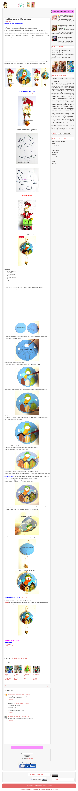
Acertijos (60, 78)
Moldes (68, 116)
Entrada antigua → (46, 685)
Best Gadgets (55, 789)
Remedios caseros (69, 122)
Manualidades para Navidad (62, 105)
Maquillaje (54, 115)
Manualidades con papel (66, 87)
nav (56, 119)
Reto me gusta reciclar (61, 124)
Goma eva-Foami (55, 150)
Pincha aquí (24, 597)
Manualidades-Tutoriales (56, 145)
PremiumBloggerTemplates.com (46, 789)
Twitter (20, 658)
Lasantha (38, 789)
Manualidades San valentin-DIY (58, 141)
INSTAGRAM (8, 646)
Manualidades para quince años (59, 108)
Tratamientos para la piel (65, 128)
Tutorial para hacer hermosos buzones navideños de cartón (65, 36)
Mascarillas (59, 115)
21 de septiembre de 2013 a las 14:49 (20, 716)
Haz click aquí (32, 197)
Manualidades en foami (65, 90)
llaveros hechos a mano (57, 86)
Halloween (65, 84)
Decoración (68, 81)
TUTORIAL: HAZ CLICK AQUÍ (27, 93)
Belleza (64, 78)
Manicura (66, 86)
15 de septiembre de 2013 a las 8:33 (21, 703)
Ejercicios (69, 83)
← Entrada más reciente (9, 685)
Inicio (28, 685)
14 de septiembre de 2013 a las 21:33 (21, 694)
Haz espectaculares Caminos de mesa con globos (62, 51)
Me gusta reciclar (66, 115)
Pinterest (7, 648)
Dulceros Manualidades (60, 83)
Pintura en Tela (54, 152)
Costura (54, 82)
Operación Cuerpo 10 (62, 119)
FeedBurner (30, 758)
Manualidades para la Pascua (66, 103)
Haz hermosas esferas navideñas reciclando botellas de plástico (36, 677)
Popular (54, 133)
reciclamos (60, 122)
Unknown (10, 694)
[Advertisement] (16, 12)
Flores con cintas (58, 84)
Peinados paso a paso (56, 120)
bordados (69, 78)
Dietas (73, 81)
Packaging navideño (70, 119)
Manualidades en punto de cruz (60, 92)
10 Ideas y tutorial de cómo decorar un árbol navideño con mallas (17, 677)
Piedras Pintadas (65, 120)
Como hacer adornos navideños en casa (26, 676)
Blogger (49, 785)
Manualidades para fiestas (58, 101)
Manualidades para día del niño (65, 94)
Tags (60, 133)
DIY (52, 83)
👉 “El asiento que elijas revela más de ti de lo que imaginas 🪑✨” (65, 16)
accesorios (54, 78)
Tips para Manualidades (63, 127)
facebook (6, 602)
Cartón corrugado (62, 80)
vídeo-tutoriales (61, 129)
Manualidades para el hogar (65, 100)
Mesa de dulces (62, 116)
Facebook (14, 658)
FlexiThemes (26, 789)
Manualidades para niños (62, 106)
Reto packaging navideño (61, 125)
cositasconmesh (38, 785)
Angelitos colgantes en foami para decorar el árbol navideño (8, 677)
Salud (67, 125)
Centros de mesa (70, 80)
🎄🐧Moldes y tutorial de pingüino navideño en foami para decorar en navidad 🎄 (66, 27)
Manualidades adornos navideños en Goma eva (17, 19)
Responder (10, 699)
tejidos (70, 125)
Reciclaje (53, 148)
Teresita (10, 716)
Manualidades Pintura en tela (65, 113)
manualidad (17, 61)
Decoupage (53, 154)
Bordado (53, 159)
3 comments (9, 21)
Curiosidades (61, 81)
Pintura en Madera (55, 156)
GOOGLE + (8, 644)
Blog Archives (67, 133)
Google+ (25, 658)
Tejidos (53, 161)
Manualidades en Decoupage (58, 89)
